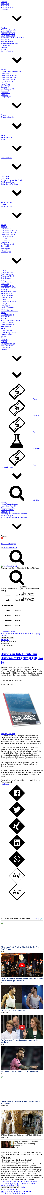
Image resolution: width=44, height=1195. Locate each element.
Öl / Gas (4, 336)
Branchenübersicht (7, 117)
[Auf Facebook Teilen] (17, 800)
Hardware (4, 303)
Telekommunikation (7, 346)
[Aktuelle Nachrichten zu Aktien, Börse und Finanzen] (9, 548)
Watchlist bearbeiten (7, 510)
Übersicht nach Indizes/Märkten (11, 71)
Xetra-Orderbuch (17, 1181)
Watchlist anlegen (7, 515)
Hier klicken (5, 784)
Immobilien (5, 309)
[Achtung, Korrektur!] (21, 732)
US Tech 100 (5, 85)
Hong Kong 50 (6, 97)
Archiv (3, 139)
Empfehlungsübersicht (8, 41)
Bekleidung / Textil (7, 276)
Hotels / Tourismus (7, 307)
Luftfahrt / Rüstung (7, 324)
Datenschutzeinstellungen (10, 1187)
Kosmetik (4, 318)
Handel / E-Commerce (8, 301)
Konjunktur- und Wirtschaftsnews (12, 38)
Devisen (35, 465)
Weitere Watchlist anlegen (9, 504)
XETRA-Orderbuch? (8, 206)
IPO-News (4, 47)
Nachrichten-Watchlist (8, 506)
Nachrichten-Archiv (12, 1185)
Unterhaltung (5, 347)
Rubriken (4, 28)
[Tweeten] (17, 817)
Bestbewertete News (8, 34)
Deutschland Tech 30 (8, 79)
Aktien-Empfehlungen (21, 1183)
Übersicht (4, 204)
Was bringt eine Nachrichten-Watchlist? (14, 514)
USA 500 (4, 83)
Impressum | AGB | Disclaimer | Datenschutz (16, 1191)
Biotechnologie (6, 278)
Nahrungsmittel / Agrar (8, 332)
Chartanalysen (5, 45)
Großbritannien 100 (7, 89)
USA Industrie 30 (7, 81)
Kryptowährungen (7, 467)
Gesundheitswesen (7, 295)
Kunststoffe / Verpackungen (10, 320)
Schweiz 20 (5, 91)
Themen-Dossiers (7, 51)
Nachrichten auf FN (7, 7)
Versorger (4, 349)
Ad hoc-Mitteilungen (8, 32)
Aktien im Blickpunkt (8, 30)
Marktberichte (5, 39)
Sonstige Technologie (8, 344)
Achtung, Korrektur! (8, 734)
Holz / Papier (5, 305)
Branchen (4, 115)
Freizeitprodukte (6, 293)
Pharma (3, 338)
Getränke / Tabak (6, 297)
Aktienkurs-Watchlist (8, 508)
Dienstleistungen (6, 282)
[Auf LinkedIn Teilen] (17, 850)
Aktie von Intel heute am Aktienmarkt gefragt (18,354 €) (22, 658)
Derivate (36, 432)
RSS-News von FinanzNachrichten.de (14, 1193)
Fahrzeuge (4, 289)
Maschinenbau (6, 326)
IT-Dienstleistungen (7, 315)
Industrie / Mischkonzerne (9, 311)
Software (4, 342)
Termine (3, 49)
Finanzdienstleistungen (8, 291)
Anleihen (36, 415)
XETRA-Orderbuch (8, 202)
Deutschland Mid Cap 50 (9, 77)
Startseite (4, 2)
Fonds (35, 399)
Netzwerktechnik (6, 334)
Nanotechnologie (6, 330)
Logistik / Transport (7, 322)
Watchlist (36, 500)
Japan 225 (4, 95)
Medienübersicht (6, 137)
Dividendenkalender (8, 182)
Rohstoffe (4, 340)
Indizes (3, 70)
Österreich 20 (5, 93)
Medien (3, 135)
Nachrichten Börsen (7, 1183)
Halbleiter (4, 299)
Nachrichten (5, 4)
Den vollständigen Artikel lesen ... (12, 680)
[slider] (4, 647)
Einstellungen (5, 512)
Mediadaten (22, 1187)
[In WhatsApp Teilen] (17, 866)
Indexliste (4, 227)
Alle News (4, 9)
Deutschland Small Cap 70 (10, 75)
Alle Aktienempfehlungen (9, 43)
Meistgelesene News (8, 36)
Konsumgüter (5, 317)
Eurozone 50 (5, 87)
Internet (3, 313)
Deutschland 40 (6, 73)
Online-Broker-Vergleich (9, 184)
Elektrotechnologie (7, 286)
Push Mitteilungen (7, 637)
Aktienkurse (5, 176)
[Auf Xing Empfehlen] (17, 833)
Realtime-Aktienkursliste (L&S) (11, 180)
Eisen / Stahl (5, 284)
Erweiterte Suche (6, 158)
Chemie (3, 280)
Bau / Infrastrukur (7, 274)
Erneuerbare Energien (8, 288)
